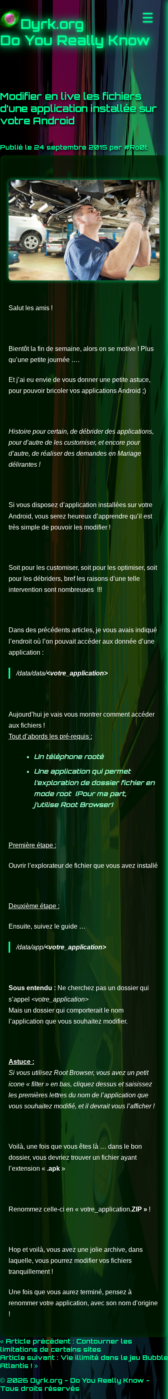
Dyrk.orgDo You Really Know (75, 32)
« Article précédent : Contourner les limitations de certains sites (66, 1345)
